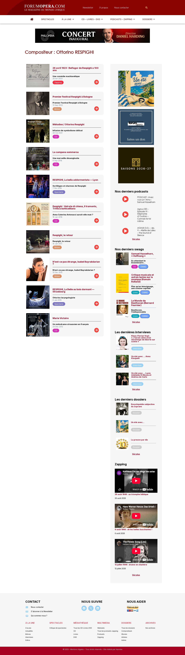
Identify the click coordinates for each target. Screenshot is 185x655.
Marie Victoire (61, 318)
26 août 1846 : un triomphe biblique (131, 494)
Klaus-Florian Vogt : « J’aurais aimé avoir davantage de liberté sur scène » (143, 339)
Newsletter (88, 7)
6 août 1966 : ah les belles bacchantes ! (133, 529)
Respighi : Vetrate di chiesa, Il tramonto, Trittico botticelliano (75, 207)
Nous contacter (121, 7)
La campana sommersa (66, 152)
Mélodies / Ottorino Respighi (68, 124)
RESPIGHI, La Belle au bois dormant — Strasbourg (73, 290)
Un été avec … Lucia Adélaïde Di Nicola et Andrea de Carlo (141, 375)
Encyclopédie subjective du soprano (143, 405)
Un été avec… (137, 422)
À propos (103, 7)
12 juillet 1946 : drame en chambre (131, 564)
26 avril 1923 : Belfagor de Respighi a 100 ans (76, 69)
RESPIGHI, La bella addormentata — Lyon (75, 180)
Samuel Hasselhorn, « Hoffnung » (142, 254)
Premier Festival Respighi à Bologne (72, 96)
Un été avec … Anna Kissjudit (140, 357)
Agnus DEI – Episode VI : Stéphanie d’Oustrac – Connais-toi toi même (144, 215)
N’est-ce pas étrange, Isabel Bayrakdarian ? (76, 262)
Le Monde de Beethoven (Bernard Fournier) (142, 303)
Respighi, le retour (63, 235)
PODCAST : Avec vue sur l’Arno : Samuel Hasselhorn (146, 199)
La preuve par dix (139, 440)
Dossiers (147, 19)
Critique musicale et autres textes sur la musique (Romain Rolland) (142, 278)
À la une (66, 19)
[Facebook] (84, 608)
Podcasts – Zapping (121, 19)
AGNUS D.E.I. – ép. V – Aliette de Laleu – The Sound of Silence (146, 231)
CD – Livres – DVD (91, 19)
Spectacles (47, 19)
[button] (67, 19)
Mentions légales (77, 649)
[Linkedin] (97, 608)
